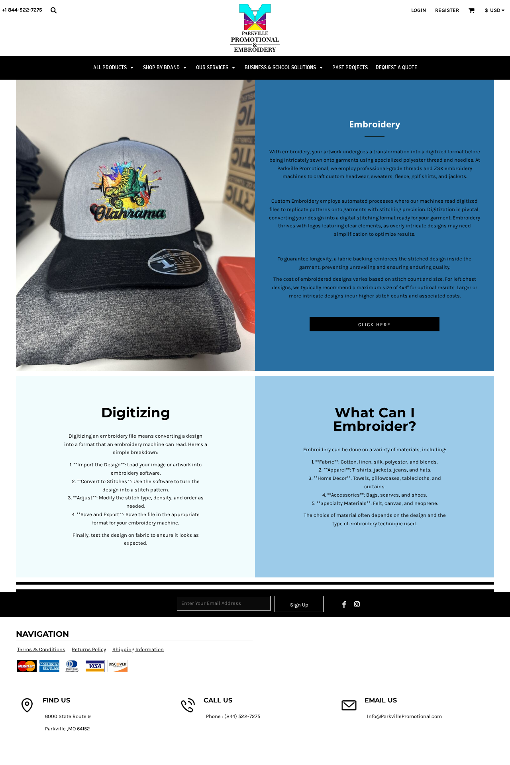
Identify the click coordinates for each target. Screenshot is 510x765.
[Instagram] (357, 604)
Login (418, 10)
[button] (53, 10)
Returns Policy (89, 649)
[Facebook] (344, 604)
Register (447, 10)
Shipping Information (138, 649)
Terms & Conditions (41, 649)
